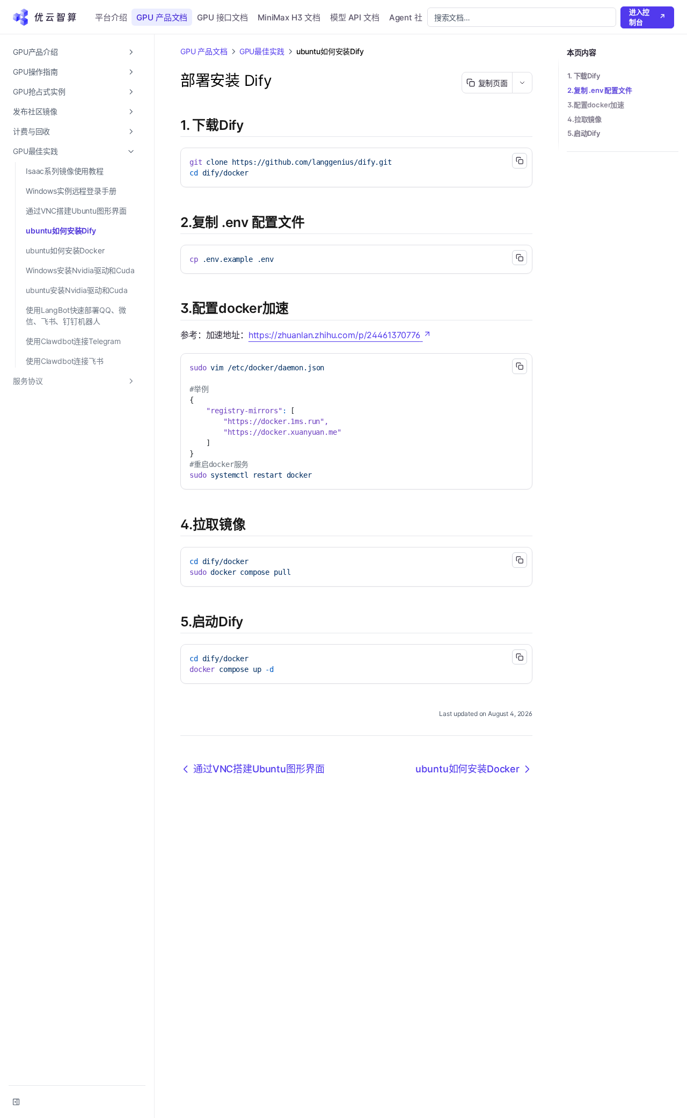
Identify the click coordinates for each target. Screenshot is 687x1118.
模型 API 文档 (354, 17)
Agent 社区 (409, 17)
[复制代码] (519, 160)
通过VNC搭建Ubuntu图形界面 (76, 210)
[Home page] (48, 17)
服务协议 (27, 380)
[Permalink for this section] (252, 125)
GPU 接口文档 (222, 17)
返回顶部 (579, 164)
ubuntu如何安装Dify (61, 230)
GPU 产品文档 (161, 17)
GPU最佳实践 (35, 151)
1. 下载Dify (583, 75)
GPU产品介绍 (35, 51)
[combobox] (521, 17)
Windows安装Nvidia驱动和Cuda (80, 270)
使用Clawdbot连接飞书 (65, 361)
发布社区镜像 (35, 111)
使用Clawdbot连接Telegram (73, 341)
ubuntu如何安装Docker (65, 250)
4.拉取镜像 (584, 119)
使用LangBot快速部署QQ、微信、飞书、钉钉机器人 (76, 315)
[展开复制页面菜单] (522, 82)
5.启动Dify (583, 133)
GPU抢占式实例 (39, 91)
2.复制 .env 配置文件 (599, 90)
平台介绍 (111, 17)
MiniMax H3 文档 (289, 17)
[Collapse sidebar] (16, 1101)
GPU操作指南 (35, 71)
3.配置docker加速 (595, 104)
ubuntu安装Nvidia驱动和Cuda (77, 290)
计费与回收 (31, 131)
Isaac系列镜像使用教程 (65, 171)
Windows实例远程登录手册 (71, 190)
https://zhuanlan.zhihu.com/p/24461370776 (334, 335)
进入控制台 (647, 17)
